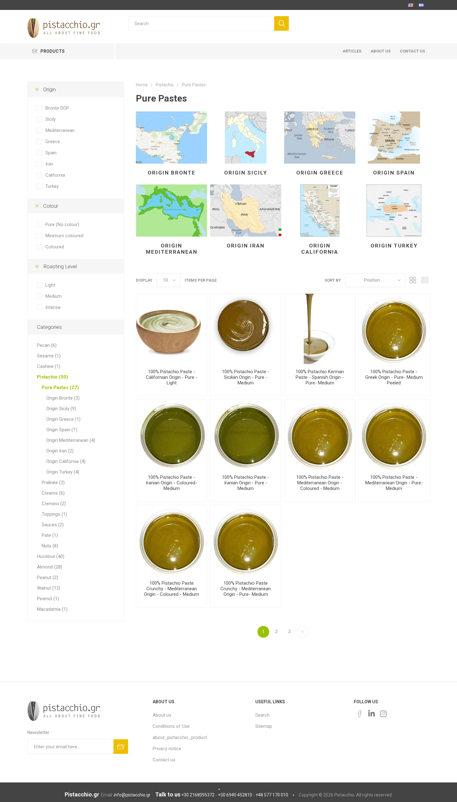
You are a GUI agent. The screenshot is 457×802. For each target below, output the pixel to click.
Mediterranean (60, 130)
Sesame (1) (49, 356)
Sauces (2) (53, 525)
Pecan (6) (47, 345)
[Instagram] (383, 714)
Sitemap (263, 726)
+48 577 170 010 (272, 794)
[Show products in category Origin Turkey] (394, 210)
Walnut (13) (48, 588)
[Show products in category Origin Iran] (245, 210)
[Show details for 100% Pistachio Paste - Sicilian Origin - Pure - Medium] (245, 329)
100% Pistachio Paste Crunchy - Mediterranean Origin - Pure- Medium (245, 588)
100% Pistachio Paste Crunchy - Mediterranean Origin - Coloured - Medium (171, 588)
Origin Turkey (394, 245)
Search (262, 715)
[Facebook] (360, 714)
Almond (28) (49, 567)
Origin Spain (394, 173)
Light (50, 285)
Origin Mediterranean (171, 248)
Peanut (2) (47, 577)
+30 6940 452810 (235, 794)
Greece (52, 141)
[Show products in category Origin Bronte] (171, 137)
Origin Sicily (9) (61, 408)
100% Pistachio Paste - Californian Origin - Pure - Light (171, 377)
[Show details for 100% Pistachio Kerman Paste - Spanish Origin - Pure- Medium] (319, 329)
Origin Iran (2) (60, 451)
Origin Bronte (172, 173)
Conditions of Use (171, 726)
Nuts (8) (50, 546)
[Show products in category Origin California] (319, 210)
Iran (49, 164)
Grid (413, 280)
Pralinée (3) (53, 482)
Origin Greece (320, 173)
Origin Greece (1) (63, 419)
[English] (411, 5)
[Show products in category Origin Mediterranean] (171, 210)
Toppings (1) (54, 514)
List (425, 280)
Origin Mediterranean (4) (70, 440)
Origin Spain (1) (61, 430)
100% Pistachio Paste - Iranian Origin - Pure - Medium (245, 482)
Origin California (319, 248)
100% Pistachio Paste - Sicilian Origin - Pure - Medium (245, 377)
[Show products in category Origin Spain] (394, 137)
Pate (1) (50, 535)
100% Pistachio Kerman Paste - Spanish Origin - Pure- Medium (320, 377)
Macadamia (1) (52, 609)
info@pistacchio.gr (132, 794)
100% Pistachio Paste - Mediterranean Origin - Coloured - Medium (320, 482)
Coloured (54, 247)
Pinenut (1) (48, 598)
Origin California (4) (65, 461)
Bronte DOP (57, 108)
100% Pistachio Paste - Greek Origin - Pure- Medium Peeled (394, 377)
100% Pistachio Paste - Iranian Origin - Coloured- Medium (171, 482)
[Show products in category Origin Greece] (319, 137)
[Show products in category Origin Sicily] (245, 137)
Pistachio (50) (52, 377)
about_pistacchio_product (180, 737)
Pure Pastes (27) (60, 387)
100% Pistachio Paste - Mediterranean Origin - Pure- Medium (394, 482)
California (55, 175)
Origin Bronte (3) (63, 398)
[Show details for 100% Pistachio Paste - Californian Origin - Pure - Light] (171, 329)
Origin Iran (246, 245)
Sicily (50, 119)
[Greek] (421, 5)
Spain (51, 153)
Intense (53, 307)
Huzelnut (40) (50, 556)
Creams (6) (53, 493)
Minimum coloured (64, 235)
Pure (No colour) (62, 224)
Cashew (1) (48, 366)
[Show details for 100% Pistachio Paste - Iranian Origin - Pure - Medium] (245, 434)
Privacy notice (167, 748)
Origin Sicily (245, 173)
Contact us (164, 760)
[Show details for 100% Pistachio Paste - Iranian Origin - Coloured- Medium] (171, 434)
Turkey (52, 186)
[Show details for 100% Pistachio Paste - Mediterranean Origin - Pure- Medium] (394, 434)
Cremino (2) (54, 503)
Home (142, 84)
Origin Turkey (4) (62, 472)
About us (162, 715)
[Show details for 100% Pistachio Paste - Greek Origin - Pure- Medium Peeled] (394, 329)
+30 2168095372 (198, 794)
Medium (53, 296)
